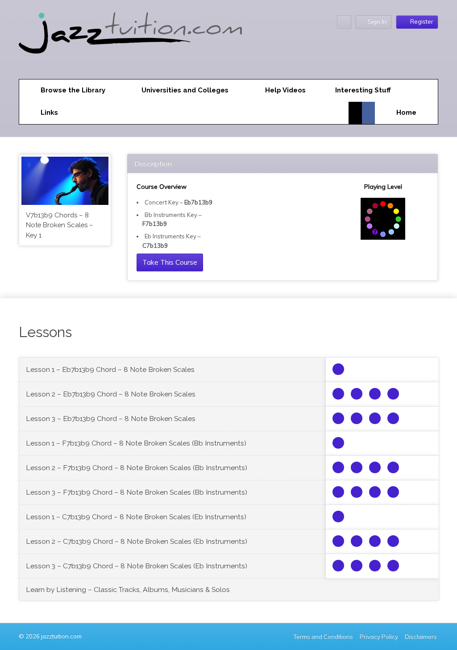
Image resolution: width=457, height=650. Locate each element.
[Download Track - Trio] (338, 394)
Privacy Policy (379, 636)
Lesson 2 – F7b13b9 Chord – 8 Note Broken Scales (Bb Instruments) (136, 467)
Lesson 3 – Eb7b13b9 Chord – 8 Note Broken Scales (110, 418)
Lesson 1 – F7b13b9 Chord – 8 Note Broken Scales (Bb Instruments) (136, 443)
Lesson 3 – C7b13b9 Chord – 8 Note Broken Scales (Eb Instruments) (136, 566)
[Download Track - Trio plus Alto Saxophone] (338, 369)
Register (421, 21)
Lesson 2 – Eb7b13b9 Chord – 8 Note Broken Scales (110, 394)
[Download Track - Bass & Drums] (356, 394)
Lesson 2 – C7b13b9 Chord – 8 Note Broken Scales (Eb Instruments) (136, 541)
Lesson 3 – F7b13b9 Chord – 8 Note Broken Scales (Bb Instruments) (136, 492)
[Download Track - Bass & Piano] (375, 394)
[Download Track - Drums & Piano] (393, 394)
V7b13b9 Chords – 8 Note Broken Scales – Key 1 (59, 225)
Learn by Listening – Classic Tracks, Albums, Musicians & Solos (128, 589)
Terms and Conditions (323, 636)
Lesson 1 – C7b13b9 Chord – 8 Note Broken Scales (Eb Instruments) (136, 516)
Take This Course (169, 262)
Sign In (377, 21)
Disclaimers (421, 636)
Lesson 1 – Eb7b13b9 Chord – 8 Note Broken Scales (110, 369)
